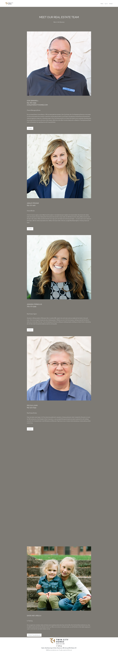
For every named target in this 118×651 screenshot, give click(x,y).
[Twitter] (59, 646)
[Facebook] (57, 646)
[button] (34, 635)
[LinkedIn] (61, 646)
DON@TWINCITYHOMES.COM (37, 105)
